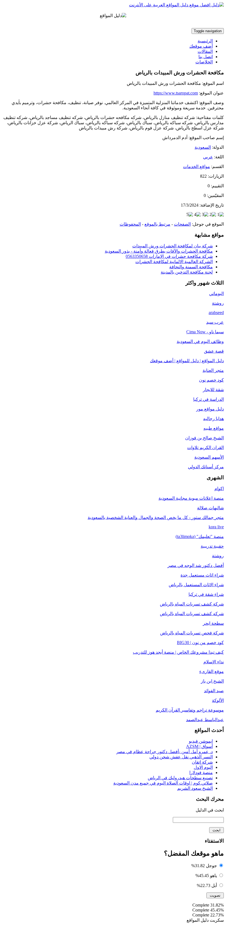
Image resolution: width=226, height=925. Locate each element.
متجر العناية (213, 370)
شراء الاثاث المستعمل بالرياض (196, 584)
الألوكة (218, 700)
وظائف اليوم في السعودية (200, 341)
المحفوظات (130, 224)
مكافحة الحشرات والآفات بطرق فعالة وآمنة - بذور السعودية (159, 251)
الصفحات (182, 224)
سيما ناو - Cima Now (205, 331)
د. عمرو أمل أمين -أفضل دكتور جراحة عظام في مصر (164, 751)
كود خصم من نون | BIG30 (200, 642)
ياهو (213, 875)
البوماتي (216, 293)
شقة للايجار (213, 389)
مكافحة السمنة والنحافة (191, 266)
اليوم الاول (203, 767)
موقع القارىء (211, 671)
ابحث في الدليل (210, 810)
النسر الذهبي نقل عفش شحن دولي (181, 756)
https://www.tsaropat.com (176, 93)
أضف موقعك (201, 46)
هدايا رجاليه (213, 418)
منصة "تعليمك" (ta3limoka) (200, 536)
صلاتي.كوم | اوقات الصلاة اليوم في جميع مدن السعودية (163, 783)
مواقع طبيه (213, 428)
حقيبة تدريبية (212, 546)
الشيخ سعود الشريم (195, 788)
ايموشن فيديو (201, 741)
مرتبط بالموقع (157, 224)
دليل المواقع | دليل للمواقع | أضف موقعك (187, 360)
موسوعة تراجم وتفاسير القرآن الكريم (190, 710)
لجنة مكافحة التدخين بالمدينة (187, 272)
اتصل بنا (205, 56)
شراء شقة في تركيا (206, 594)
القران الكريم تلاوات (205, 447)
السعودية (203, 147)
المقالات (205, 51)
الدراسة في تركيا (208, 399)
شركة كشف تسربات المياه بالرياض (192, 604)
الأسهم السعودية (209, 457)
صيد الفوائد (214, 690)
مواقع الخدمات (196, 166)
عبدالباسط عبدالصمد (205, 719)
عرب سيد (215, 322)
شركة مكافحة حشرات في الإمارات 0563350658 (169, 256)
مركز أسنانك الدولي (206, 466)
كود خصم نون (211, 380)
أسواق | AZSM (199, 746)
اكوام (219, 488)
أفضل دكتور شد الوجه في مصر (196, 565)
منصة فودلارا (201, 772)
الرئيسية (205, 41)
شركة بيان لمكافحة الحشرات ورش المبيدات (172, 246)
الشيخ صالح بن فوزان (204, 438)
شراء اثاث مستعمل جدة (202, 575)
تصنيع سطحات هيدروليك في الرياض (180, 777)
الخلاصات (204, 61)
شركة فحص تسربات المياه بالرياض (192, 633)
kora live (216, 526)
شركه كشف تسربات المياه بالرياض (192, 613)
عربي (208, 157)
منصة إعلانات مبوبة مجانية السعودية (191, 498)
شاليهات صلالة (210, 507)
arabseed (216, 312)
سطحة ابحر (213, 623)
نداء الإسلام (213, 661)
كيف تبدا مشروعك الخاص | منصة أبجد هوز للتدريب (178, 652)
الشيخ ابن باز (212, 681)
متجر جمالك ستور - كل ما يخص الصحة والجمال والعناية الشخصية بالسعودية (156, 517)
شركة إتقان (202, 762)
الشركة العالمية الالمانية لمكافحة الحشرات (174, 261)
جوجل (211, 865)
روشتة (218, 303)
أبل (214, 885)
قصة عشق (214, 351)
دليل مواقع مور (210, 409)
